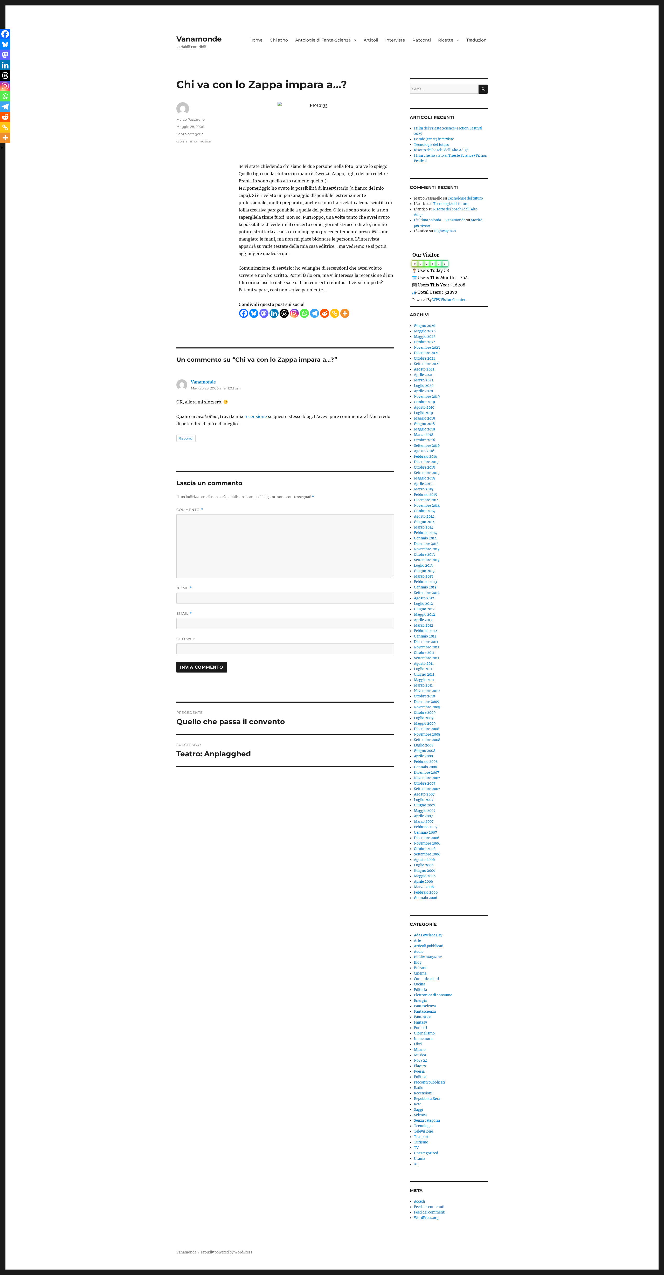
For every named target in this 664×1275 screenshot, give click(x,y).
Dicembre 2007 (426, 772)
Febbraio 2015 (425, 494)
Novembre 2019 (427, 396)
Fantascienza (425, 1006)
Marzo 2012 (423, 625)
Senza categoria (190, 134)
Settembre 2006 (427, 854)
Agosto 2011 (424, 663)
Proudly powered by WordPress (226, 1252)
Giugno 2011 (424, 674)
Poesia (419, 1071)
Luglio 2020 (423, 385)
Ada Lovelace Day (428, 935)
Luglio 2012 (423, 603)
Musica (420, 1055)
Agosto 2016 (424, 451)
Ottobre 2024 (424, 342)
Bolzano (420, 968)
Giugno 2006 (424, 870)
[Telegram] (314, 313)
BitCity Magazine (428, 957)
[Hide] (2, 148)
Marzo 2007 (424, 821)
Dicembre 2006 (426, 838)
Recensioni (423, 1093)
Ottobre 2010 (424, 696)
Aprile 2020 (423, 391)
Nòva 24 (420, 1060)
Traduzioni (477, 40)
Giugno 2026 (424, 326)
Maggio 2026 (425, 331)
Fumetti (420, 1028)
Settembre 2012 (427, 593)
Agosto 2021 (424, 369)
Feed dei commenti (429, 1212)
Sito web (186, 639)
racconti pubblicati (429, 1082)
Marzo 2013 (423, 576)
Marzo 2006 (424, 887)
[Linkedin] (274, 313)
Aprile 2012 (423, 620)
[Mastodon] (263, 313)
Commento (189, 510)
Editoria (420, 990)
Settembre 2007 (427, 789)
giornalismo (186, 141)
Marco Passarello (190, 119)
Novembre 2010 (427, 691)
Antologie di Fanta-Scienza (323, 40)
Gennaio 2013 (425, 587)
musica (204, 141)
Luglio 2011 (423, 669)
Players (420, 1066)
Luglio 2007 (423, 800)
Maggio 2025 (424, 336)
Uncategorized (426, 1153)
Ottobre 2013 (424, 554)
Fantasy (420, 1022)
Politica (420, 1077)
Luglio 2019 (423, 413)
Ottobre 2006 (425, 849)
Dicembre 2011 (426, 642)
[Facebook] (243, 313)
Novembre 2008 (427, 734)
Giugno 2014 (424, 522)
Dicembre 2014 (426, 500)
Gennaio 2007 (425, 832)
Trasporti (422, 1137)
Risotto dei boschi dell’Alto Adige (441, 150)
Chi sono (279, 40)
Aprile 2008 (423, 756)
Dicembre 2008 (426, 729)
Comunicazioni (426, 979)
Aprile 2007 (423, 816)
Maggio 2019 (424, 418)
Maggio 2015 (424, 478)
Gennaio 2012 (425, 636)
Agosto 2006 (424, 860)
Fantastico (422, 1017)
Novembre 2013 (426, 549)
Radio (418, 1088)
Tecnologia (423, 1126)
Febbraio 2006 (426, 892)
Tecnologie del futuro (431, 144)
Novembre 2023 (427, 347)
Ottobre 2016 (424, 440)
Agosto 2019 (424, 407)
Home (256, 40)
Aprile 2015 (423, 484)
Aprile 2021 (423, 375)
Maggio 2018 (424, 429)
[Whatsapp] (304, 313)
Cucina (419, 984)
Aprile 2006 (423, 881)
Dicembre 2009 (426, 702)
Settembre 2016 (427, 445)
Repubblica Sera (427, 1098)
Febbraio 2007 (426, 827)
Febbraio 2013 (425, 582)
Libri (418, 1044)
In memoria (423, 1039)
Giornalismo (424, 1033)
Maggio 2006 (425, 876)
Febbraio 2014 (425, 533)
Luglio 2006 (424, 865)
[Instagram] (294, 313)
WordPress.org (426, 1218)
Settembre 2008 (427, 740)
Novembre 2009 (427, 707)
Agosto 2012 (424, 598)
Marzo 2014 (423, 527)
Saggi (418, 1109)
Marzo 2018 (423, 435)
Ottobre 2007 (424, 783)
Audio (419, 951)
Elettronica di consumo (433, 995)
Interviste (395, 40)
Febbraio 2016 (425, 456)
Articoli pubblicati (428, 946)
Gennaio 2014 (425, 538)
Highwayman (445, 231)
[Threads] (284, 313)
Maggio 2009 (425, 723)
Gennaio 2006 (425, 898)
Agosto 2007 (424, 794)
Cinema (420, 973)
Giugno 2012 (424, 609)
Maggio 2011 (424, 680)
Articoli (371, 40)
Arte (417, 940)
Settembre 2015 (427, 473)
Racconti (421, 40)
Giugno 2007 (424, 805)
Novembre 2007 (427, 778)
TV (416, 1148)
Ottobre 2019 (424, 402)
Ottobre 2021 (424, 358)
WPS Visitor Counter (449, 300)
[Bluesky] (253, 313)
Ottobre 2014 (424, 511)
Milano (420, 1049)
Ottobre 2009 (425, 712)
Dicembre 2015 (426, 462)
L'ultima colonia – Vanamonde (439, 220)
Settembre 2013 (426, 560)
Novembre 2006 (427, 843)
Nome (184, 588)
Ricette (445, 40)
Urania (419, 1158)
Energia (420, 1000)
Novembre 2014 (427, 505)
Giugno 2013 (424, 571)
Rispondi (185, 438)
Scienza (420, 1115)
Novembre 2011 (426, 647)
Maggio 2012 (424, 614)
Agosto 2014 (424, 516)
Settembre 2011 (426, 658)
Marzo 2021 (423, 380)
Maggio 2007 (424, 810)
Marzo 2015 (423, 489)
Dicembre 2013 (426, 543)
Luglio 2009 (424, 718)
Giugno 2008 (424, 751)
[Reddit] (324, 313)
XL (416, 1164)
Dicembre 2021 (426, 353)
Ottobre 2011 (424, 652)
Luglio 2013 (423, 565)
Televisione (423, 1131)
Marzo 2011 (423, 685)
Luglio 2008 (423, 745)
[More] (344, 313)
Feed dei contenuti (429, 1207)
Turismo (421, 1142)
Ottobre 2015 (424, 467)
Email (184, 613)
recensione (256, 416)
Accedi (419, 1201)
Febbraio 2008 (426, 761)
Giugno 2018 (424, 424)
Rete (417, 1104)
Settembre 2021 (427, 364)
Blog (417, 962)
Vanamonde (199, 39)
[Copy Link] (334, 313)
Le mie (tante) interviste (434, 139)
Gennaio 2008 (425, 767)
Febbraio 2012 (425, 631)
